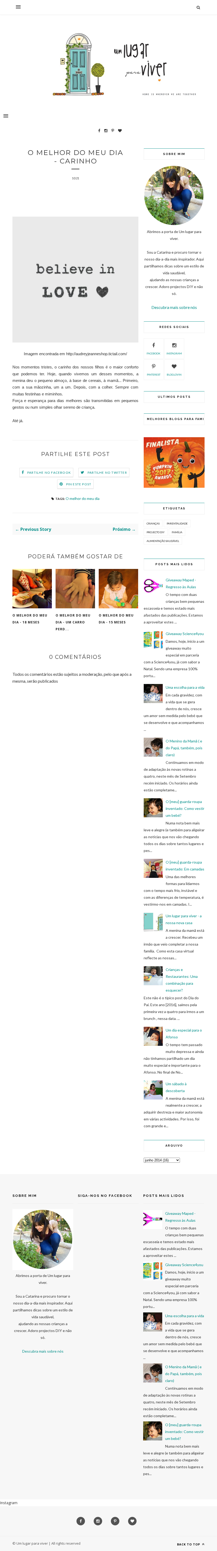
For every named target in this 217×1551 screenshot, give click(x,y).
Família (177, 532)
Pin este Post (79, 484)
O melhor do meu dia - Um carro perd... (73, 622)
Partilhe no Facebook (49, 473)
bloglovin (174, 374)
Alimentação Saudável (163, 540)
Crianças (153, 523)
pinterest (153, 374)
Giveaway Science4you (185, 633)
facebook (153, 353)
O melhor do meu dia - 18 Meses (29, 618)
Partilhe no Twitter (107, 473)
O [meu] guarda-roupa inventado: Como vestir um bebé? (185, 808)
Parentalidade (177, 523)
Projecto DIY (156, 532)
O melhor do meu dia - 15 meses (116, 618)
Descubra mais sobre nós (174, 307)
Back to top (189, 1544)
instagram (174, 353)
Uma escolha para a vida (185, 687)
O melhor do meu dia (83, 498)
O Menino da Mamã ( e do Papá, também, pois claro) (184, 748)
